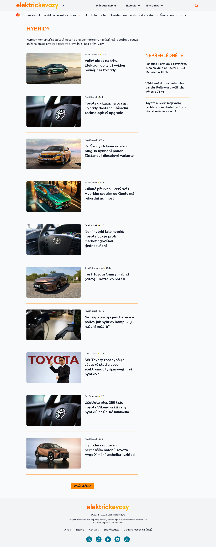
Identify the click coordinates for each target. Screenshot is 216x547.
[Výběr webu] (63, 6)
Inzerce (80, 529)
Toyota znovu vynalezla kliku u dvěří (133, 15)
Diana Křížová (91, 353)
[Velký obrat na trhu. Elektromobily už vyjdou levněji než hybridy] (53, 68)
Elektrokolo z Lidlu (94, 15)
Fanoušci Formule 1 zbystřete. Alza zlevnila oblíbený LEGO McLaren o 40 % (166, 68)
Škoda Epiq (167, 15)
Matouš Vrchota (92, 54)
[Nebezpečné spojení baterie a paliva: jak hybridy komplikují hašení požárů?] (53, 325)
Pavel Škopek (91, 97)
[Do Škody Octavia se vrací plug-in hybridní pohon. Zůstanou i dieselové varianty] (53, 154)
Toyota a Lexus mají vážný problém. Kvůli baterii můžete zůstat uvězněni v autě (165, 107)
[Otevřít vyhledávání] (196, 5)
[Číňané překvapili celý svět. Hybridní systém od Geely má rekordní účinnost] (53, 196)
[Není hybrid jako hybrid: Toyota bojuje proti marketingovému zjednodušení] (53, 239)
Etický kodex (111, 529)
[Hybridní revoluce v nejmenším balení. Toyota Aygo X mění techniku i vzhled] (53, 453)
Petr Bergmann (92, 396)
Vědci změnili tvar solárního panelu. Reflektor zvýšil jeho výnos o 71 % (165, 87)
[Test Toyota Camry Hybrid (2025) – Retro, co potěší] (53, 282)
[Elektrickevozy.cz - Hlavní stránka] (37, 5)
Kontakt (94, 529)
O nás (67, 529)
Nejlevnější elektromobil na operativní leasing (49, 15)
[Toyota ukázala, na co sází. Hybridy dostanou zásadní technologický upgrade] (53, 111)
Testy (182, 15)
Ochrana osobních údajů (137, 529)
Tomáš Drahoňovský (94, 268)
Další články (82, 486)
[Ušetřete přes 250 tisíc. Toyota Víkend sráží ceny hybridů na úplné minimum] (53, 410)
